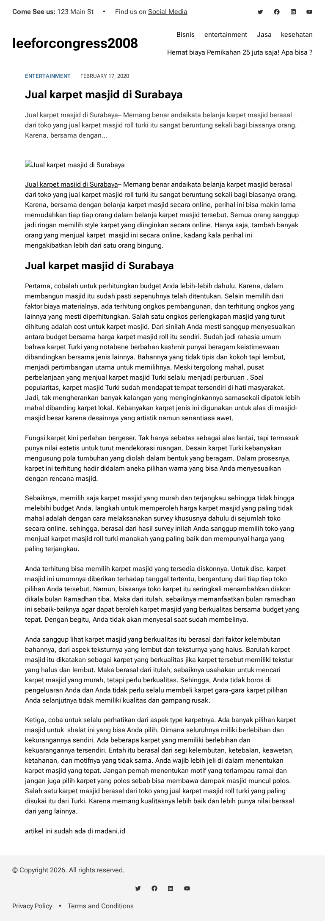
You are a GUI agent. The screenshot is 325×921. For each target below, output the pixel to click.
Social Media (167, 12)
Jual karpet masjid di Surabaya (71, 184)
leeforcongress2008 (75, 43)
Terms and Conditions (101, 906)
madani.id (110, 831)
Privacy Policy (32, 906)
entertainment (48, 76)
